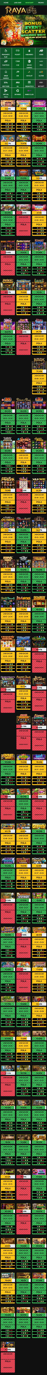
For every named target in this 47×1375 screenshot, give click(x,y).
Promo (41, 3)
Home (6, 3)
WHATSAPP (29, 3)
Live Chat (17, 3)
